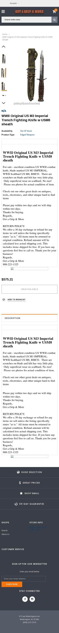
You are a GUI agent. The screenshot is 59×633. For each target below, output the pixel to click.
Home (4, 34)
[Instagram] (32, 599)
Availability (7, 131)
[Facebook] (25, 599)
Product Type (8, 135)
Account (13, 3)
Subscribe (12, 584)
